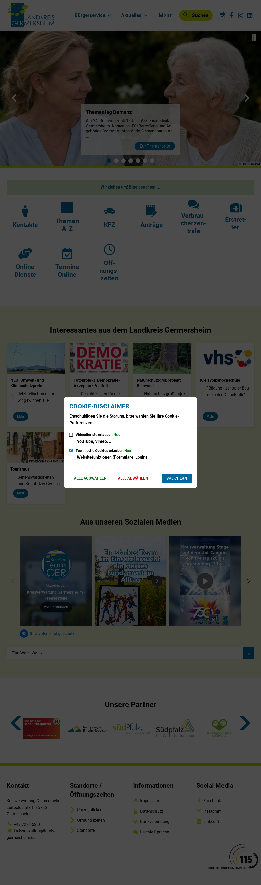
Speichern (176, 478)
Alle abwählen (133, 478)
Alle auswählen (90, 478)
